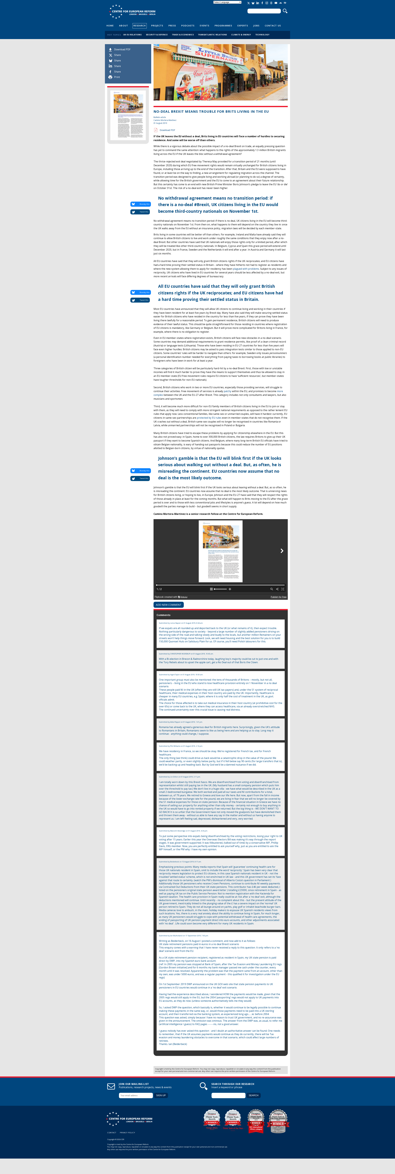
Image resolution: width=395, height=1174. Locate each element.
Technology (262, 34)
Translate (228, 5)
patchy (228, 391)
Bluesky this (144, 204)
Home (110, 25)
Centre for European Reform (132, 11)
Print (117, 77)
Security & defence (157, 34)
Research (139, 25)
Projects (157, 25)
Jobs (256, 25)
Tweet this (144, 212)
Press (172, 25)
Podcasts (188, 25)
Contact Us (273, 25)
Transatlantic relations (212, 34)
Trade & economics (183, 34)
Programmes (223, 25)
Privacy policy (127, 1132)
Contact (111, 1132)
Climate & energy (241, 34)
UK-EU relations (132, 34)
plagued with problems (246, 268)
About (123, 25)
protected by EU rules (209, 417)
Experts (242, 25)
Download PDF (122, 49)
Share (117, 55)
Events (204, 25)
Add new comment (168, 605)
